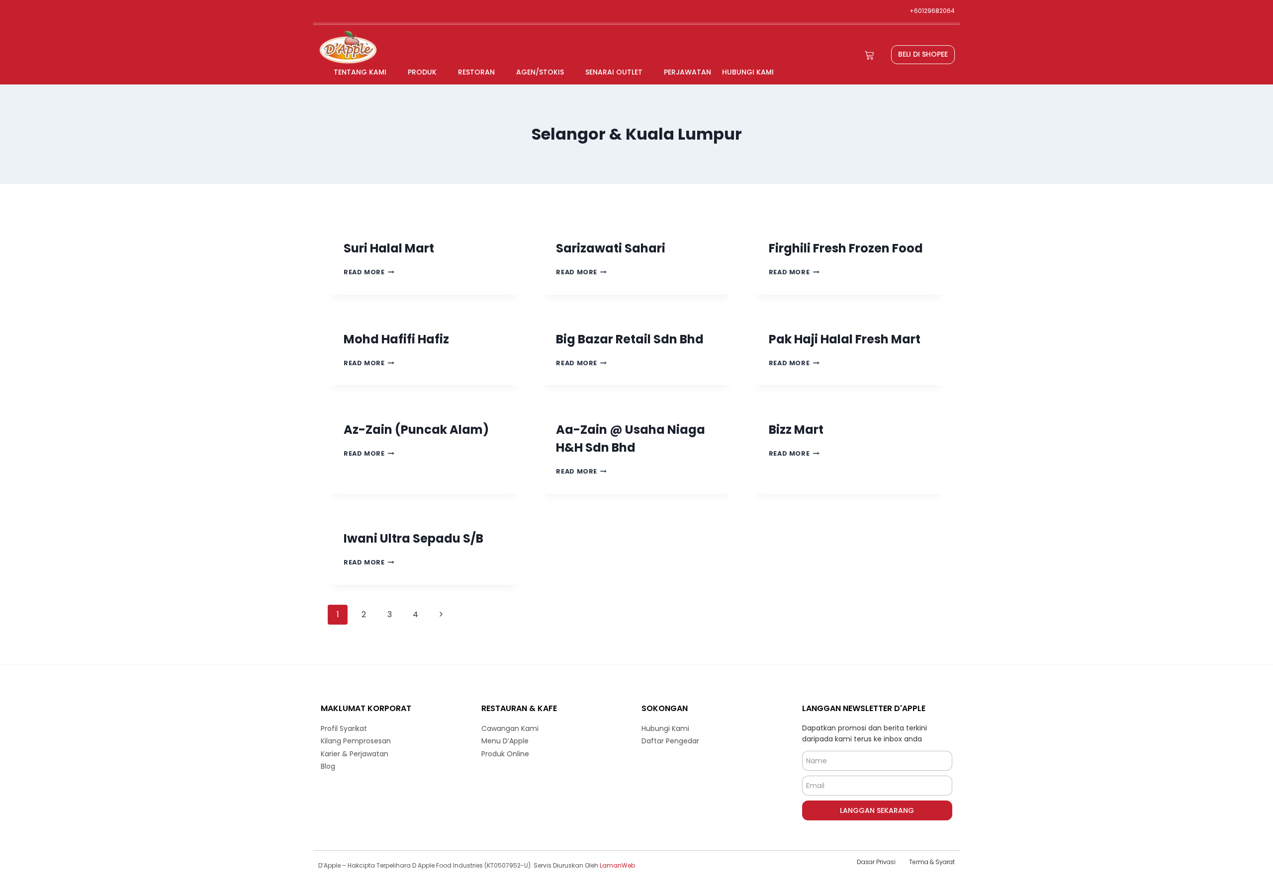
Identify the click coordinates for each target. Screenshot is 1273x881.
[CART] (869, 55)
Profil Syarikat (344, 728)
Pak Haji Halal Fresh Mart (844, 339)
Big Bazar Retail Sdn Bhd (630, 339)
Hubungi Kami (748, 72)
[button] (923, 54)
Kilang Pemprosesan (356, 741)
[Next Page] (441, 615)
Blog (328, 766)
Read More (369, 272)
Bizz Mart (796, 429)
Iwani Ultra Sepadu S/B (413, 538)
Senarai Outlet (613, 72)
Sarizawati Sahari (610, 248)
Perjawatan (687, 72)
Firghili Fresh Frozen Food (846, 248)
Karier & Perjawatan (354, 754)
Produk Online (505, 754)
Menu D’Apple (505, 741)
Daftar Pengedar (670, 741)
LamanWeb (617, 865)
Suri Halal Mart (389, 248)
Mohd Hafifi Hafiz (396, 339)
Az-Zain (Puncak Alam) (416, 429)
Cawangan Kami (510, 728)
